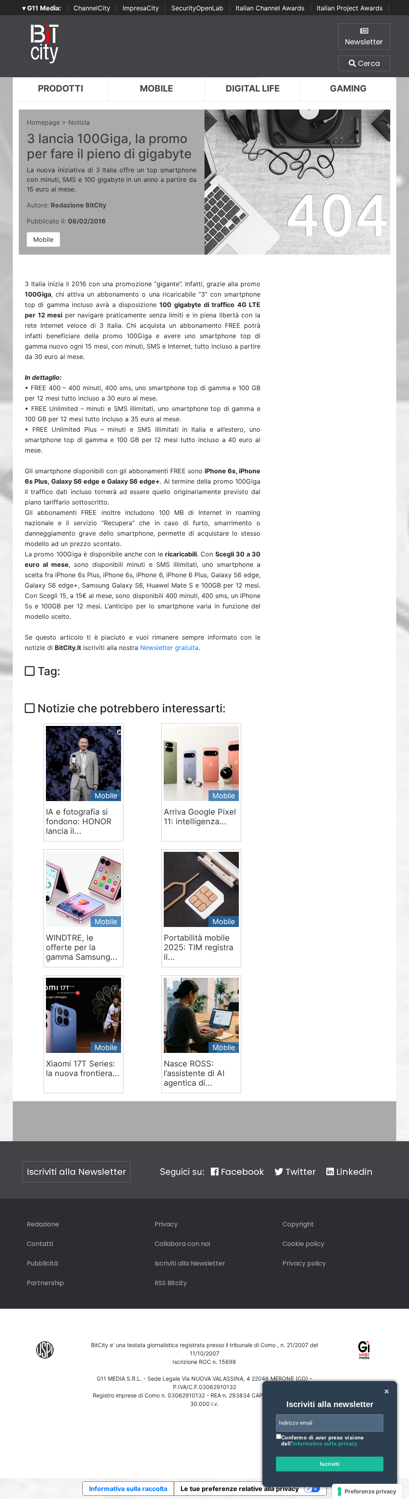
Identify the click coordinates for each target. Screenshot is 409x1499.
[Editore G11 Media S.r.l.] (364, 1349)
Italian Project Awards (350, 8)
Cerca (368, 63)
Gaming (348, 88)
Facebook (241, 1172)
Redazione (43, 1224)
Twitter (299, 1172)
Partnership (45, 1283)
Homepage (43, 122)
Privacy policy (304, 1263)
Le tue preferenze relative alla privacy (240, 1489)
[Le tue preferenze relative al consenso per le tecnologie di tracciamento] (367, 1491)
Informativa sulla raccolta (128, 1489)
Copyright (298, 1224)
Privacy (166, 1224)
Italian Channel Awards (270, 8)
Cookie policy (303, 1243)
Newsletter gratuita (169, 648)
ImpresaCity (141, 8)
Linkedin (353, 1172)
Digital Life (253, 88)
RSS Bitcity (171, 1283)
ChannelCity (91, 8)
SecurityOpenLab (197, 8)
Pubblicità (42, 1263)
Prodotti (60, 88)
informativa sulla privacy (324, 1444)
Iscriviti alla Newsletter (76, 1172)
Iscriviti (330, 1464)
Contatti (40, 1243)
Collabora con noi (182, 1243)
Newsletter (364, 42)
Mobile (156, 88)
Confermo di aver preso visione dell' (322, 1441)
